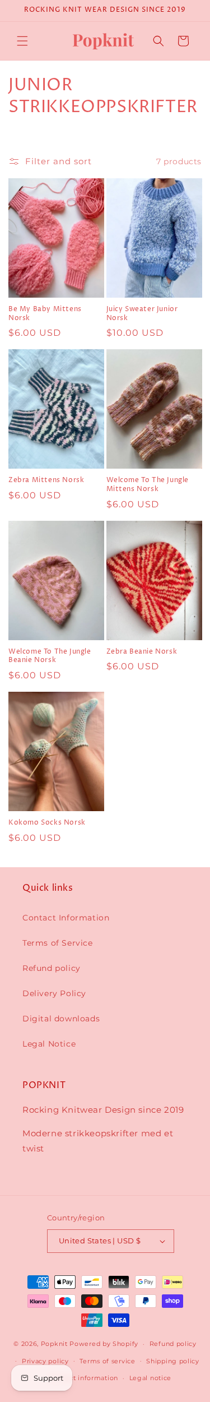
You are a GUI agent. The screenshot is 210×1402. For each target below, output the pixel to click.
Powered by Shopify (103, 1344)
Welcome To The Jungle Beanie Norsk (49, 656)
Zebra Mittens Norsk (46, 480)
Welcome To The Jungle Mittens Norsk (147, 484)
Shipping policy (172, 1361)
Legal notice (150, 1378)
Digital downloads (61, 1019)
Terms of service (107, 1361)
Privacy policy (45, 1361)
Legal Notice (49, 1044)
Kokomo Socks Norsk (47, 822)
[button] (22, 41)
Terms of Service (57, 943)
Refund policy (51, 968)
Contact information (84, 1378)
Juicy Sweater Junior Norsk (142, 313)
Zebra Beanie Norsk (142, 651)
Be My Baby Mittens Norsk (45, 313)
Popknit (54, 1344)
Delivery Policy (54, 993)
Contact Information (65, 918)
